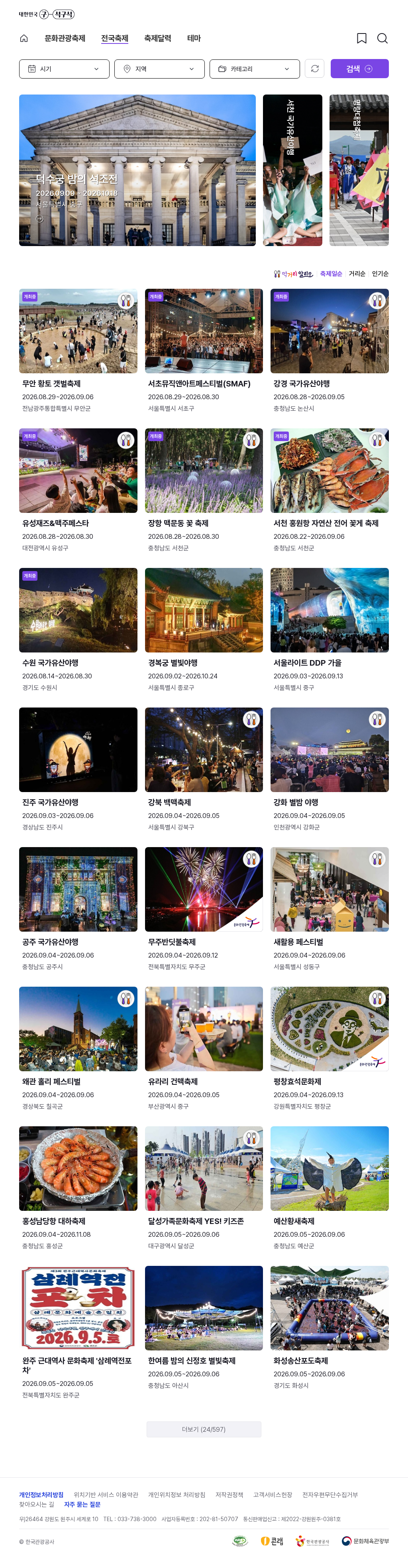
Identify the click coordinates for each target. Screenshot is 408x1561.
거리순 (357, 274)
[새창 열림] (240, 1544)
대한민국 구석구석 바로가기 (47, 14)
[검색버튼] (382, 38)
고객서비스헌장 (272, 1495)
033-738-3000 (137, 1519)
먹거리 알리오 (293, 274)
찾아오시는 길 (36, 1504)
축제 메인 (24, 38)
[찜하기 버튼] (361, 38)
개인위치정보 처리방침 (177, 1495)
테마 (194, 38)
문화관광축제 (65, 38)
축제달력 (157, 38)
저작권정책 (229, 1495)
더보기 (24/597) (204, 1429)
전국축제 (114, 38)
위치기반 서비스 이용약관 (106, 1495)
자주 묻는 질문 (82, 1504)
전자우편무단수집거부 (330, 1495)
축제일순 (331, 274)
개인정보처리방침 (41, 1495)
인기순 (380, 274)
